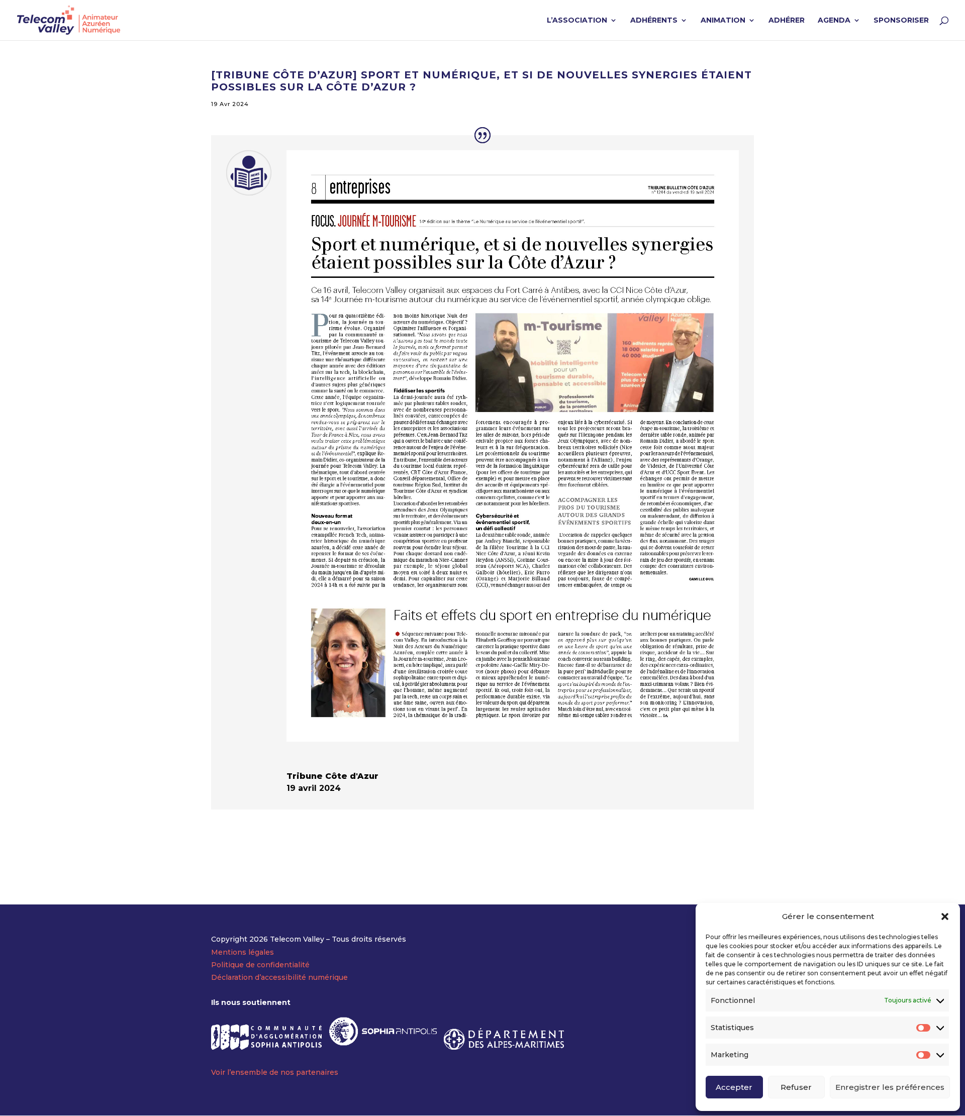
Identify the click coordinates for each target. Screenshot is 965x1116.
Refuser (796, 1087)
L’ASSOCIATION (577, 21)
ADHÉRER (786, 21)
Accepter (734, 1087)
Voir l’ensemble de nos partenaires (274, 1072)
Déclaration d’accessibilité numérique (279, 977)
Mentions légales (242, 952)
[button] (945, 916)
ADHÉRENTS (654, 21)
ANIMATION (723, 21)
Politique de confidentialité (260, 964)
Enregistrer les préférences (889, 1087)
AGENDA (834, 21)
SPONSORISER (901, 21)
